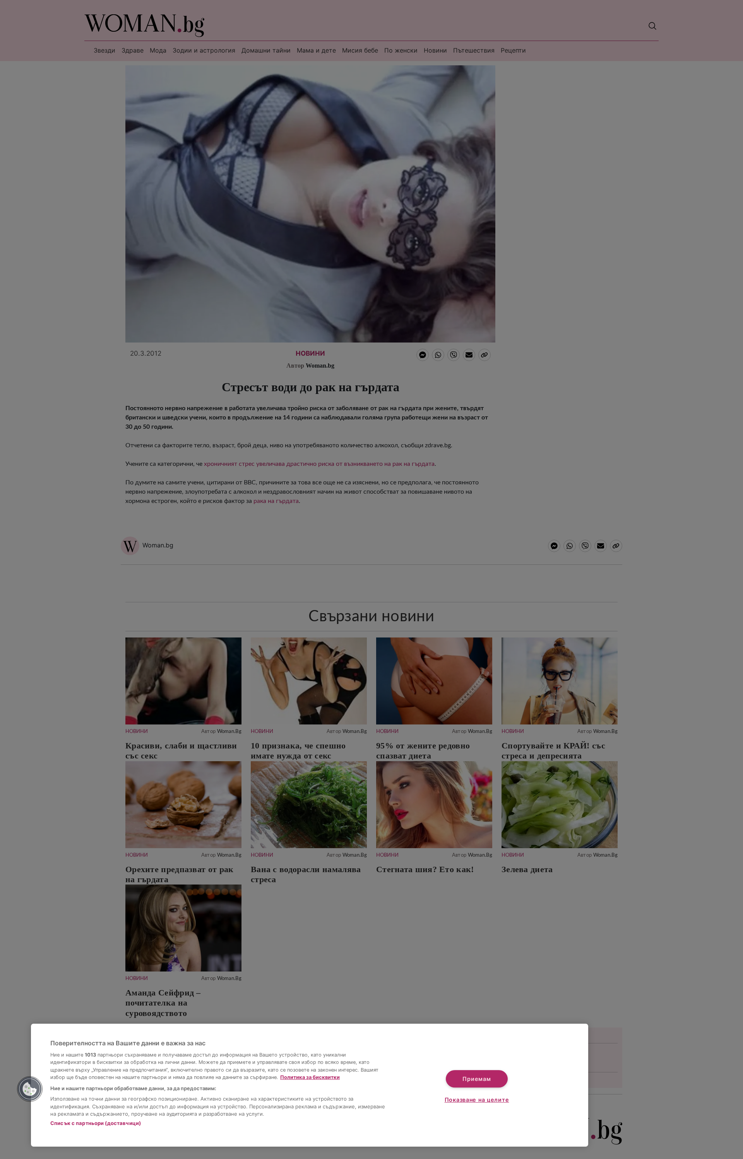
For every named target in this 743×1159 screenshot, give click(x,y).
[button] (29, 1089)
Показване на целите (477, 1099)
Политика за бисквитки (310, 1077)
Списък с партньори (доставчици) (95, 1123)
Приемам (476, 1078)
